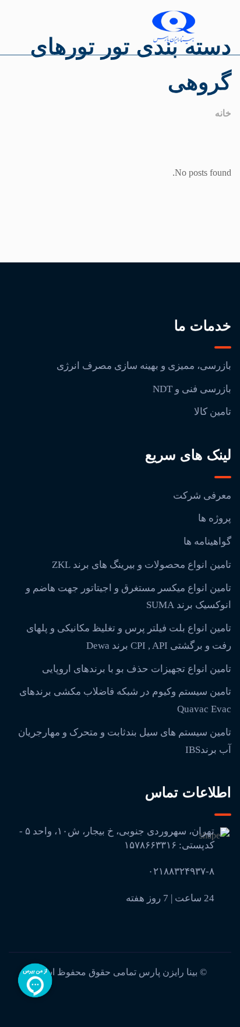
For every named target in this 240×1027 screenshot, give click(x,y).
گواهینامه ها (207, 541)
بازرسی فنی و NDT (192, 389)
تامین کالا (212, 411)
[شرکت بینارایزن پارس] (173, 27)
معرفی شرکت (202, 495)
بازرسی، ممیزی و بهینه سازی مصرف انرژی (144, 365)
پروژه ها (214, 518)
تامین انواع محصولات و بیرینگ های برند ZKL (141, 564)
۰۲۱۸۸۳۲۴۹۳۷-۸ (181, 871)
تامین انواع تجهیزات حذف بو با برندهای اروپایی (136, 668)
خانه (223, 113)
